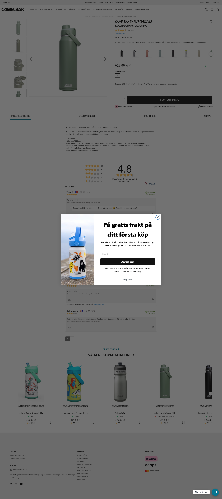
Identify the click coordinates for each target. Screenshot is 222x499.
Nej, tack (127, 279)
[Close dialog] (158, 217)
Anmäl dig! (127, 262)
